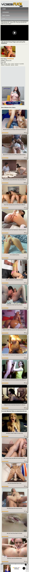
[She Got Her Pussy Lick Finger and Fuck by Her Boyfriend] (14, 109)
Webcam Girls (8, 60)
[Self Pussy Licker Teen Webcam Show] (14, 538)
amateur (3, 65)
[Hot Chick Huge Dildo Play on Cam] (14, 463)
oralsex (16, 65)
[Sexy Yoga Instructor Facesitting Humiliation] (14, 260)
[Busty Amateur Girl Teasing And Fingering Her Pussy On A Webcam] (14, 335)
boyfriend (17, 63)
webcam (12, 65)
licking (12, 63)
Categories (5, 12)
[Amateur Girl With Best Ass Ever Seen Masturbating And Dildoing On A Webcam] (14, 310)
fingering (5, 63)
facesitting (21, 63)
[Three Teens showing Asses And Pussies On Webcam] (14, 185)
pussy (9, 63)
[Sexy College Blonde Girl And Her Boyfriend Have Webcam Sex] (14, 360)
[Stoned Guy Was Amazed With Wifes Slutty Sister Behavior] (14, 160)
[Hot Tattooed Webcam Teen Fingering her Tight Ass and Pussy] (14, 210)
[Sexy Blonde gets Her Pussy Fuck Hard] (14, 488)
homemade (7, 65)
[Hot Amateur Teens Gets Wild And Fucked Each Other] (14, 438)
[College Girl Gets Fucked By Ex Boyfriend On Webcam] (14, 385)
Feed (3, 19)
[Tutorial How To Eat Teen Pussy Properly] (14, 285)
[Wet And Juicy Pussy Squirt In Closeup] (14, 513)
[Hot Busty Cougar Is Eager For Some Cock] (14, 413)
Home (4, 9)
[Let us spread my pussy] (14, 235)
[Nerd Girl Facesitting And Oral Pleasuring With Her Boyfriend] (14, 135)
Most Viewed (6, 15)
